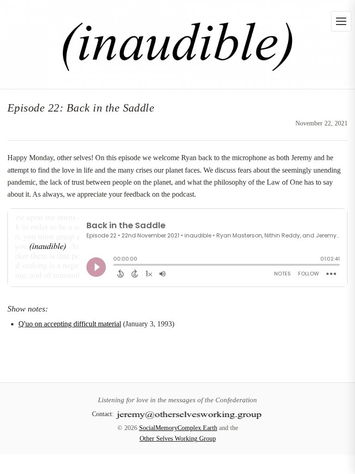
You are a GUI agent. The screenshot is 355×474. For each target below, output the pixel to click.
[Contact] (189, 414)
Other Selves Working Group (178, 438)
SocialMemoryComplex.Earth (178, 427)
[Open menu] (341, 21)
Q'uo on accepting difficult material (69, 324)
